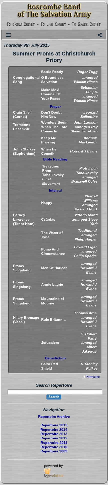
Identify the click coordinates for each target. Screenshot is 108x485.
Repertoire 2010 (53, 447)
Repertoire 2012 (53, 438)
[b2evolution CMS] (54, 477)
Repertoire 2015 (53, 425)
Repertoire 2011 (54, 443)
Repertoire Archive (54, 417)
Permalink (93, 376)
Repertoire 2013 (53, 434)
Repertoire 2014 (53, 430)
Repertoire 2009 (53, 451)
